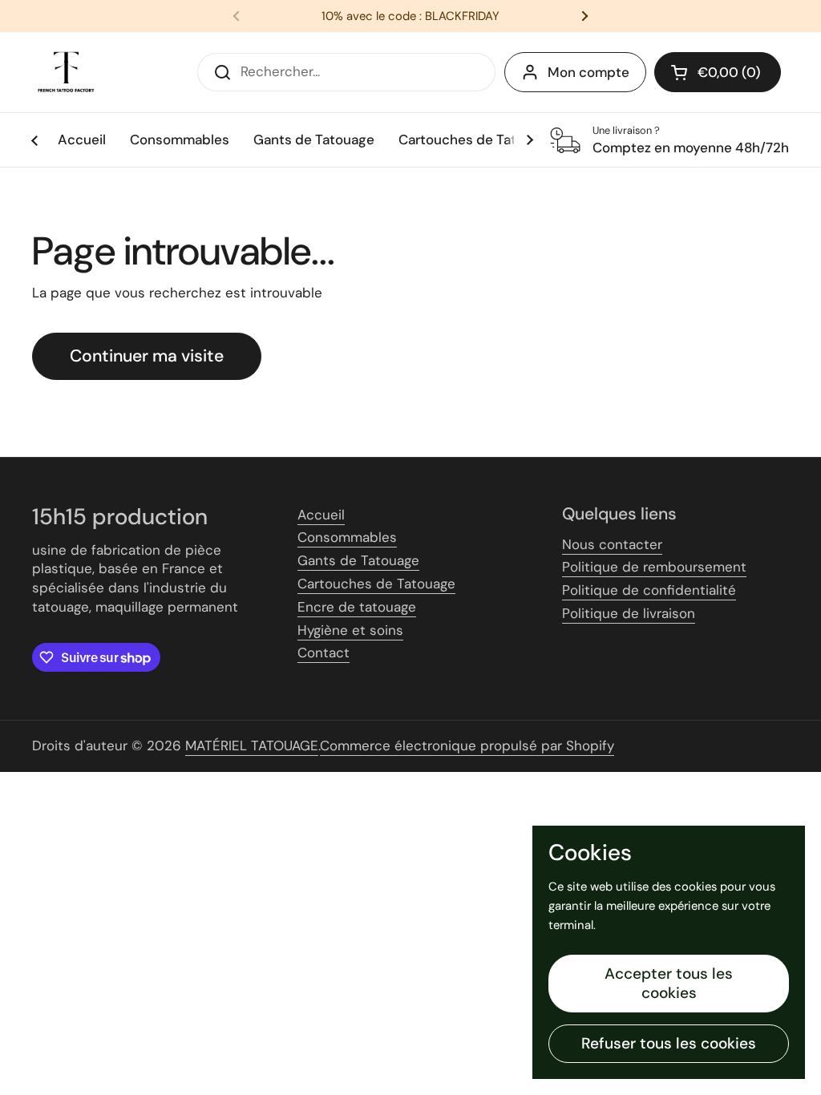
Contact (323, 652)
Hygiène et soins (350, 630)
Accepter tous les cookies (669, 983)
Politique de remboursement (654, 567)
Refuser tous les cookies (668, 1043)
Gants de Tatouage (358, 560)
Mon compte (588, 72)
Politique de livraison (628, 613)
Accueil (321, 514)
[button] (717, 72)
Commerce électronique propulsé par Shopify (467, 745)
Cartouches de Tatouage (376, 583)
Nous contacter (612, 544)
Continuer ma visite (147, 356)
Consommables (347, 537)
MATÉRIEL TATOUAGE (251, 745)
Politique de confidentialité (649, 590)
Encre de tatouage (356, 607)
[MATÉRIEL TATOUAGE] (66, 72)
